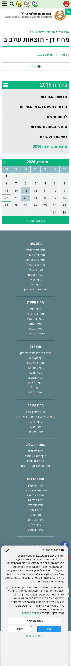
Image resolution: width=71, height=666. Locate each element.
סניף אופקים (35, 505)
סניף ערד (35, 515)
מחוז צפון (35, 243)
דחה (20, 629)
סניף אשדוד (35, 431)
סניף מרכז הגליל (35, 265)
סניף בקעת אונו (35, 358)
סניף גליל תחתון (35, 260)
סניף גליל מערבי (35, 255)
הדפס (33, 66)
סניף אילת (35, 525)
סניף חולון (35, 387)
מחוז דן (35, 346)
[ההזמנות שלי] (19, 4)
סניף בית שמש (35, 461)
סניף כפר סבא (35, 314)
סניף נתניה (35, 309)
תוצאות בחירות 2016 (43, 32)
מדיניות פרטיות (34, 636)
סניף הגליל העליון (36, 250)
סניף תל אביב (35, 382)
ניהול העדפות (35, 621)
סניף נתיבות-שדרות (35, 490)
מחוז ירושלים (35, 444)
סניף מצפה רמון (35, 520)
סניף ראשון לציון (35, 412)
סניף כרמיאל (35, 270)
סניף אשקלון (35, 485)
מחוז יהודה (35, 405)
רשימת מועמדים (53, 136)
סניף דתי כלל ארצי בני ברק (35, 353)
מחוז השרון (35, 302)
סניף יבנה (35, 427)
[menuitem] (35, 97)
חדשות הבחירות (54, 96)
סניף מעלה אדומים (35, 456)
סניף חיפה (35, 284)
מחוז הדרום (35, 479)
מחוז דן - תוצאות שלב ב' (35, 40)
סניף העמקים (35, 275)
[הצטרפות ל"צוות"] (27, 4)
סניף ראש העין (35, 363)
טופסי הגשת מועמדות (48, 126)
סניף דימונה (35, 510)
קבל (49, 629)
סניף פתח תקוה (35, 368)
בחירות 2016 (53, 85)
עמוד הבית (63, 32)
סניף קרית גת (35, 500)
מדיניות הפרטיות (31, 613)
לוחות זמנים (57, 116)
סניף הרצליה (35, 328)
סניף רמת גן (35, 373)
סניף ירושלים (35, 451)
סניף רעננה (35, 324)
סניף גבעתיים (35, 378)
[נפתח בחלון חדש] (66, 4)
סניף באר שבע (35, 495)
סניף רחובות (35, 422)
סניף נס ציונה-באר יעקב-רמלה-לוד (35, 417)
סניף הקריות (35, 279)
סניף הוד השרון (35, 319)
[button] (12, 4)
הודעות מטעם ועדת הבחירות (43, 106)
